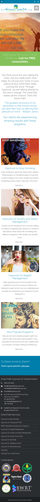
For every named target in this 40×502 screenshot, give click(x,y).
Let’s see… (25, 366)
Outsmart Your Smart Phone (10, 453)
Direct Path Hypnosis (25, 500)
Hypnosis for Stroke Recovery (11, 446)
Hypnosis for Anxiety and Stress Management (16, 433)
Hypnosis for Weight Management (12, 429)
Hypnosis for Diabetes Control (11, 443)
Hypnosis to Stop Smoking (10, 419)
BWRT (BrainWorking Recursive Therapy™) (15, 426)
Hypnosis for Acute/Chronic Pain (12, 436)
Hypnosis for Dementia (8, 440)
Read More (19, 185)
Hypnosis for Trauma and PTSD (11, 422)
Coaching (4, 450)
